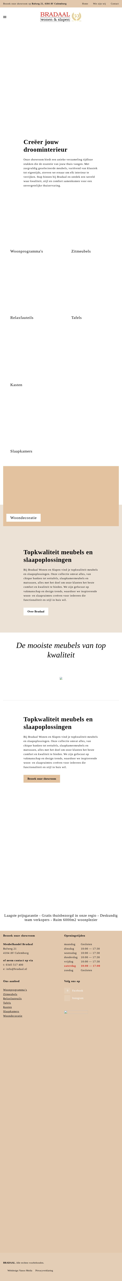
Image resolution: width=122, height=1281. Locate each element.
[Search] (117, 17)
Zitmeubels (61, 681)
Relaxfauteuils (12, 998)
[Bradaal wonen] (61, 17)
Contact (115, 4)
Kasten (7, 1007)
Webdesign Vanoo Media (19, 1270)
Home (85, 4)
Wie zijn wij (99, 4)
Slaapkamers (11, 1011)
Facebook (77, 990)
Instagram (77, 998)
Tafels (7, 1002)
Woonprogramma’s (15, 989)
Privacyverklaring (44, 1270)
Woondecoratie (12, 1015)
